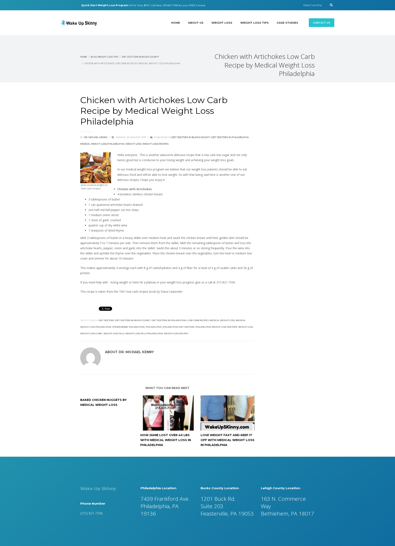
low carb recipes (198, 320)
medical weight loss (222, 320)
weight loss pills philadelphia (144, 333)
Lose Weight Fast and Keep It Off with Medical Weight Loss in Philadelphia (227, 440)
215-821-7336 (170, 5)
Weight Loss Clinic (91, 333)
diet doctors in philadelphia (169, 320)
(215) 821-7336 (91, 513)
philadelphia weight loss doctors (216, 327)
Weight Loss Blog (312, 5)
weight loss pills (113, 333)
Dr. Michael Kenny (96, 137)
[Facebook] (62, 5)
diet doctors (106, 320)
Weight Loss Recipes (155, 143)
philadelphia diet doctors (178, 327)
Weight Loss (133, 143)
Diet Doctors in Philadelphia (230, 137)
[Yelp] (68, 5)
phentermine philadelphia (128, 327)
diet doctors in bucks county (133, 320)
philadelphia (153, 327)
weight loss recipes (176, 333)
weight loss (245, 327)
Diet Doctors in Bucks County (190, 137)
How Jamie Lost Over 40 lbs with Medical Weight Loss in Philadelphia (165, 440)
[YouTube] (74, 5)
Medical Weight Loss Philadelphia (102, 143)
